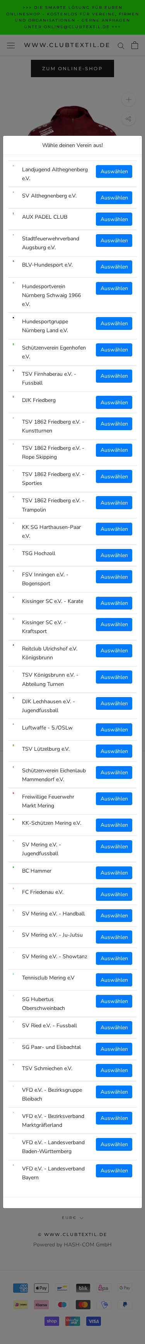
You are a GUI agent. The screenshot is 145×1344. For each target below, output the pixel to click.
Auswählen (114, 171)
